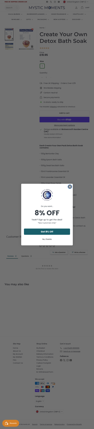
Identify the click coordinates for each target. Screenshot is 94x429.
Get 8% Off (47, 231)
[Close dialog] (70, 187)
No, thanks (47, 239)
